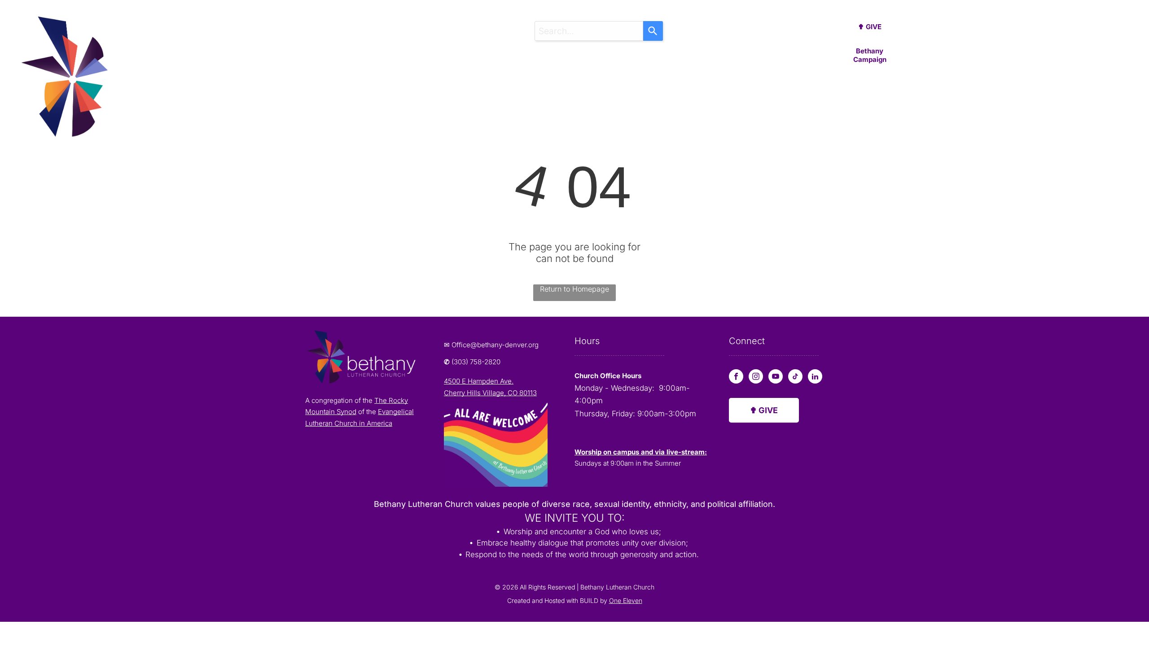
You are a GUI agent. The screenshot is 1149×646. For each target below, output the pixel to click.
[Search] (653, 31)
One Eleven (625, 600)
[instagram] (756, 377)
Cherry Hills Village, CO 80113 (490, 392)
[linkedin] (815, 377)
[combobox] (589, 31)
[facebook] (736, 377)
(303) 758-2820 (476, 362)
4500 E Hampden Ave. (478, 381)
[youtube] (775, 377)
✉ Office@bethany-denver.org (491, 344)
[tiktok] (795, 377)
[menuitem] (408, 62)
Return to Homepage (574, 288)
